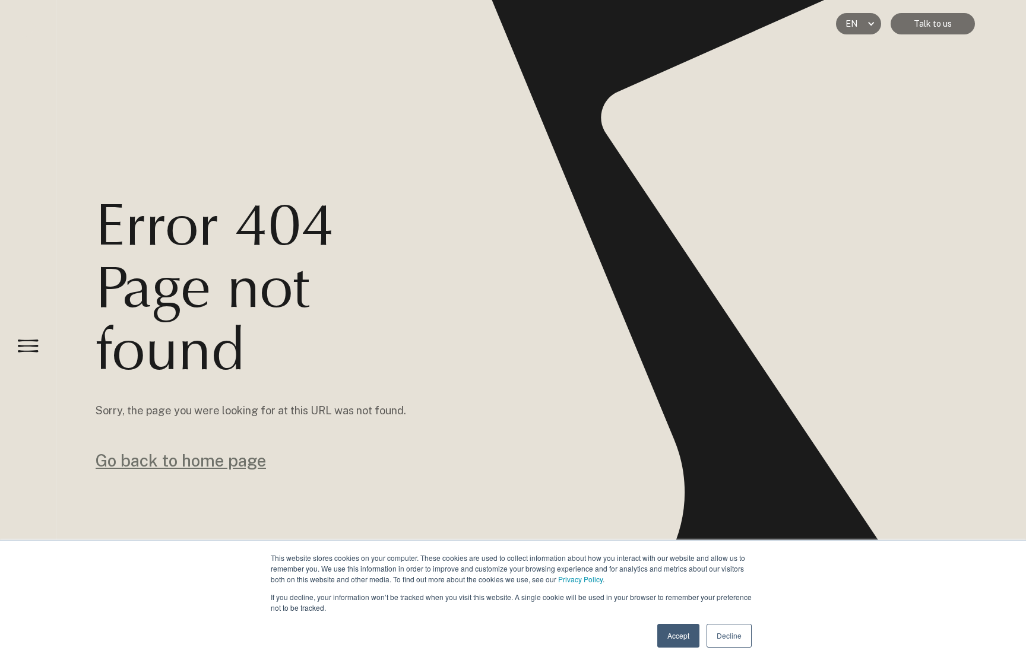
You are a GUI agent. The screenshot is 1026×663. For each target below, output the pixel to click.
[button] (858, 23)
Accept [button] (678, 635)
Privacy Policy (580, 579)
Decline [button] (729, 635)
